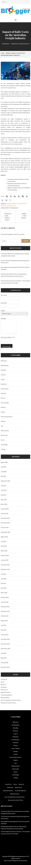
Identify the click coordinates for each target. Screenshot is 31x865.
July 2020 (3, 653)
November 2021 (5, 611)
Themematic (23, 860)
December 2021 (5, 606)
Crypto (3, 379)
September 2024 (5, 532)
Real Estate (4, 435)
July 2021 (3, 625)
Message (3, 318)
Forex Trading (5, 403)
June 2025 (3, 490)
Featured (3, 393)
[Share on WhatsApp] (18, 196)
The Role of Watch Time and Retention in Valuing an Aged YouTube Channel (15, 255)
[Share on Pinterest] (22, 196)
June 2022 (3, 579)
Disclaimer (4, 687)
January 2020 (4, 662)
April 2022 (3, 588)
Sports (3, 440)
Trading (3, 449)
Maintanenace (5, 430)
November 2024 (5, 523)
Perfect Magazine (13, 860)
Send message (7, 346)
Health (3, 412)
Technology (4, 444)
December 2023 (5, 565)
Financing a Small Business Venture (8, 217)
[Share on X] (10, 196)
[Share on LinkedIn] (14, 196)
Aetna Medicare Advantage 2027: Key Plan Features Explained (15, 268)
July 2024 (3, 541)
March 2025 (4, 504)
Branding (3, 370)
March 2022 (4, 592)
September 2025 (5, 481)
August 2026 (4, 462)
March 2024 (4, 551)
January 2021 (4, 634)
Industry (7, 205)
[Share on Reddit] (26, 196)
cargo (25, 203)
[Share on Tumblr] (2, 200)
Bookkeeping (4, 365)
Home (2, 682)
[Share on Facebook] (6, 196)
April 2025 (3, 499)
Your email (4, 303)
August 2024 (4, 537)
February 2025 (5, 509)
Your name (4, 295)
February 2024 (5, 555)
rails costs (13, 205)
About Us (3, 684)
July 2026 (3, 467)
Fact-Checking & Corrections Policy (11, 700)
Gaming (3, 407)
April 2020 (3, 658)
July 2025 (3, 485)
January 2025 (4, 513)
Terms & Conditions (6, 695)
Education (4, 384)
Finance (3, 398)
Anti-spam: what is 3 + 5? (8, 337)
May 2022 (3, 583)
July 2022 (3, 574)
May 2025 (3, 495)
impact (2, 205)
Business (3, 375)
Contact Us (4, 679)
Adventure (4, 361)
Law (2, 426)
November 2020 (5, 644)
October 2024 (4, 527)
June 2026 (3, 471)
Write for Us (4, 690)
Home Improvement (6, 416)
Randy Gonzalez (23, 44)
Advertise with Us (6, 692)
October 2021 (4, 616)
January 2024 (4, 560)
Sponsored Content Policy (8, 703)
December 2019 (5, 667)
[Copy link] (10, 200)
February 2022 (5, 597)
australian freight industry (15, 203)
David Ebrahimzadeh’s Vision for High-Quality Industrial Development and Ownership (13, 275)
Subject (3, 310)
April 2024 (3, 546)
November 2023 (5, 569)
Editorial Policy (5, 697)
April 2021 (3, 630)
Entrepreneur (5, 389)
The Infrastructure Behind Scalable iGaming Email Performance (15, 261)
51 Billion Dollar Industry (23, 216)
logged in (10, 234)
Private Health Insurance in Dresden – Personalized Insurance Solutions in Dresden (15, 282)
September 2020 (5, 648)
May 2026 (3, 476)
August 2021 (4, 620)
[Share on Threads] (6, 200)
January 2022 (4, 602)
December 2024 (5, 518)
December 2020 (5, 639)
